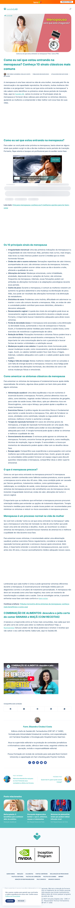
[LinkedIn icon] (33, 762)
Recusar (21, 901)
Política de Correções (33, 876)
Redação (20, 874)
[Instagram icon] (45, 762)
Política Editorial (18, 876)
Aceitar (10, 901)
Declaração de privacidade (59, 874)
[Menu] (70, 9)
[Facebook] (10, 708)
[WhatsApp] (64, 708)
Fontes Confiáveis (42, 874)
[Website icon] (37, 762)
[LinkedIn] (51, 708)
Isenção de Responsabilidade (24, 879)
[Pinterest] (37, 708)
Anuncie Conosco (54, 879)
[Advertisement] (37, 120)
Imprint (60, 876)
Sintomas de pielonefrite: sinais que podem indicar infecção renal (60, 816)
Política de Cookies (49, 876)
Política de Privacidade (12, 896)
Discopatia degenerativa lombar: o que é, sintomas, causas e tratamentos (37, 816)
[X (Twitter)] (24, 708)
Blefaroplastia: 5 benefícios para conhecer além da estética (13, 816)
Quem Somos (11, 874)
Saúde (8, 76)
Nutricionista (9, 628)
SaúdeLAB (19, 94)
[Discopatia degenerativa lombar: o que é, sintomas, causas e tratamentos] (37, 805)
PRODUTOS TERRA (67, 1)
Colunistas (29, 874)
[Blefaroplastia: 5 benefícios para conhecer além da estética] (14, 805)
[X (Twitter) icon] (41, 762)
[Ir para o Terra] (37, 2)
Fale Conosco (41, 879)
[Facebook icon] (29, 762)
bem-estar (43, 598)
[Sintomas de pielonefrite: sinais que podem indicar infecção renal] (61, 805)
